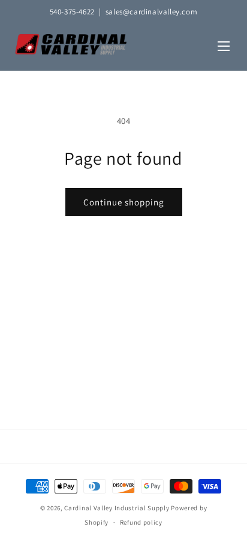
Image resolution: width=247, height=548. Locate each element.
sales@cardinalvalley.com (151, 12)
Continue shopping (123, 202)
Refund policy (141, 522)
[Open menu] (223, 47)
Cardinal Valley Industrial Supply (116, 508)
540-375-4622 (72, 12)
